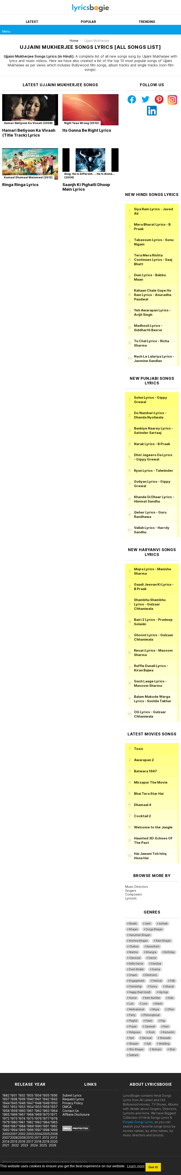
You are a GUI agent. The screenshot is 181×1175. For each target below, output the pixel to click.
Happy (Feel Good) (140, 992)
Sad (131, 1038)
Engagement (136, 980)
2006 (54, 1134)
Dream (133, 975)
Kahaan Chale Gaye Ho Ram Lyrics (152, 294)
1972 (5, 1118)
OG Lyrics (150, 714)
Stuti (172, 1049)
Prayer (133, 1026)
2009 (22, 1137)
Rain (166, 1026)
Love (144, 1003)
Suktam (133, 1055)
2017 (30, 1141)
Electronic (151, 975)
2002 (22, 1134)
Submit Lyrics (71, 1095)
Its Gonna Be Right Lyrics (86, 130)
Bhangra (151, 952)
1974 (21, 1118)
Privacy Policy (72, 1103)
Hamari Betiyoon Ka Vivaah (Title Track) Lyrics (28, 132)
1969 (38, 1114)
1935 (45, 1095)
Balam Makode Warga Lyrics (152, 698)
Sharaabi (165, 1038)
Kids (170, 998)
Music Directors (136, 886)
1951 (5, 1107)
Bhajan (133, 929)
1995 (22, 1130)
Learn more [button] (136, 1166)
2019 (45, 1141)
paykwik (63, 1071)
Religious (134, 1032)
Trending (147, 22)
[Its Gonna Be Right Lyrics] (90, 110)
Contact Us (70, 1111)
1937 (5, 1099)
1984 (46, 1122)
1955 (38, 1107)
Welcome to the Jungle (153, 827)
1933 (29, 1095)
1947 (30, 1103)
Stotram (156, 1049)
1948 (38, 1103)
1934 (37, 1095)
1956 (46, 1107)
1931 (13, 1095)
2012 (45, 1137)
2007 (6, 1137)
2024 (34, 1145)
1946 (22, 1103)
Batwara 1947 (145, 771)
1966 (14, 1114)
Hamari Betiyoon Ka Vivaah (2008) (28, 123)
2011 (37, 1137)
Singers (130, 890)
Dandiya (156, 963)
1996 (30, 1130)
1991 (45, 1126)
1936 (53, 1095)
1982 (30, 1122)
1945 (14, 1103)
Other (170, 1009)
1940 (30, 1099)
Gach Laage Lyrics (150, 683)
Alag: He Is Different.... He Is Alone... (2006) (89, 175)
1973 (13, 1118)
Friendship (135, 986)
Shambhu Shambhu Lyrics (150, 604)
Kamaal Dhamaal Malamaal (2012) (28, 177)
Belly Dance (136, 963)
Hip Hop (163, 992)
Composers (133, 894)
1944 (6, 1103)
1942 (45, 1099)
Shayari (133, 1043)
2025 (43, 1145)
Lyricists (131, 898)
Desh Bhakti (136, 969)
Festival (157, 980)
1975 (30, 1118)
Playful (133, 1020)
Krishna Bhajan (138, 940)
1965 (6, 1114)
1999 (54, 1130)
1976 (38, 1118)
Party (132, 1015)
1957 (54, 1107)
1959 (14, 1111)
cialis (21, 1071)
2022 (15, 1145)
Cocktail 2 (142, 816)
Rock (152, 1032)
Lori (131, 1003)
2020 (54, 1141)
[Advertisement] (153, 153)
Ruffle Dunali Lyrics (151, 668)
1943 (53, 1099)
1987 (14, 1126)
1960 (22, 1111)
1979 (6, 1122)
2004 (38, 1134)
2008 (14, 1137)
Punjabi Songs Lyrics (138, 1122)
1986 (6, 1126)
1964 (54, 1111)
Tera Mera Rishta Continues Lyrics (153, 259)
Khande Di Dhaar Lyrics (154, 499)
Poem (148, 1020)
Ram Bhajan (163, 940)
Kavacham (153, 946)
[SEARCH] (176, 29)
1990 (38, 1126)
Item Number (152, 998)
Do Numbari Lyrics (150, 415)
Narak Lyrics (152, 444)
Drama (156, 969)
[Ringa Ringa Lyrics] (30, 164)
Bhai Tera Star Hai (149, 793)
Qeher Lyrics (150, 514)
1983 (37, 1122)
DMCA (67, 1107)
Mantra (133, 952)
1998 (46, 1130)
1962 (37, 1111)
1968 (30, 1114)
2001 (13, 1134)
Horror (133, 998)
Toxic (138, 749)
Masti (158, 1003)
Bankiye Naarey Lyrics (153, 430)
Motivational (136, 1009)
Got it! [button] (153, 1167)
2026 (52, 1145)
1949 (46, 1103)
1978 (54, 1118)
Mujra (155, 1009)
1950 (54, 1103)
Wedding (164, 1043)
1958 (6, 1111)
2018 (37, 1141)
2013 (53, 1137)
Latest (32, 22)
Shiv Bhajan (136, 1049)
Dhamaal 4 (142, 805)
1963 (45, 1111)
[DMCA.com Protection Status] (75, 1130)
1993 (5, 1130)
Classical (134, 957)
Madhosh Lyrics (148, 327)
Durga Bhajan (154, 929)
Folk (172, 980)
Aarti (148, 923)
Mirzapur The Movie (151, 782)
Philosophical (151, 1015)
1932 (21, 1095)
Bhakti (133, 923)
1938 (13, 1099)
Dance (152, 957)
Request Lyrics (73, 1099)
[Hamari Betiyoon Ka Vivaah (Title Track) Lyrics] (30, 110)
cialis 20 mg (8, 1071)
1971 (53, 1114)
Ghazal (169, 986)
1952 (13, 1107)
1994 (14, 1130)
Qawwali (150, 1026)
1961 (29, 1111)
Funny (153, 986)
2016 (21, 1141)
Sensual (147, 1038)
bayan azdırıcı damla (41, 1071)
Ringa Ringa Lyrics (20, 184)
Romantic (168, 1032)
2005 (46, 1134)
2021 (5, 1145)
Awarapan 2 (144, 760)
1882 (5, 1095)
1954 (30, 1107)
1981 (21, 1122)
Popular (88, 22)
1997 (38, 1130)
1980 (14, 1122)
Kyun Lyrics (153, 470)
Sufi (148, 1043)
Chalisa (133, 946)
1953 (21, 1107)
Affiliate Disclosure (76, 1114)
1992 (53, 1126)
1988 (22, 1126)
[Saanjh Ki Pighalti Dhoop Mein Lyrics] (90, 164)
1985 (54, 1122)
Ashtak (163, 923)
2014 (5, 1141)
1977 (46, 1118)
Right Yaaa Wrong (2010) (81, 123)
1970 (46, 1114)
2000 (6, 1134)
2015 (13, 1141)
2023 (24, 1145)
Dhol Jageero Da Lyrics (153, 457)
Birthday (169, 952)
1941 (37, 1099)
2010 (30, 1137)
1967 (22, 1114)
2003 (30, 1134)
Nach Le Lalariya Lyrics (154, 358)
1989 (30, 1126)
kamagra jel (78, 1071)
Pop (162, 1020)
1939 (21, 1099)
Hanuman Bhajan (139, 935)
